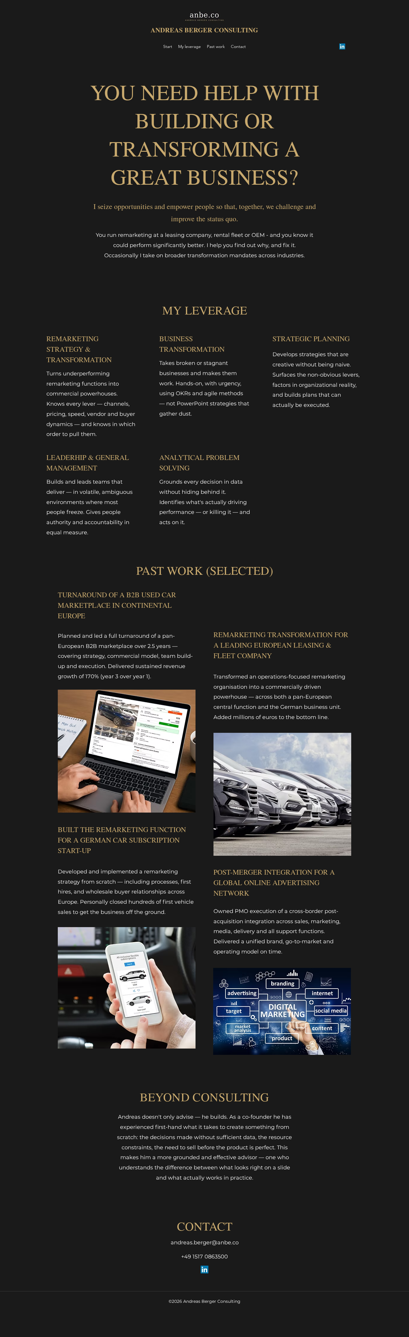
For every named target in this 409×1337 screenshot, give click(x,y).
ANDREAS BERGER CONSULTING (204, 30)
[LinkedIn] (342, 46)
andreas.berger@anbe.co (205, 1242)
